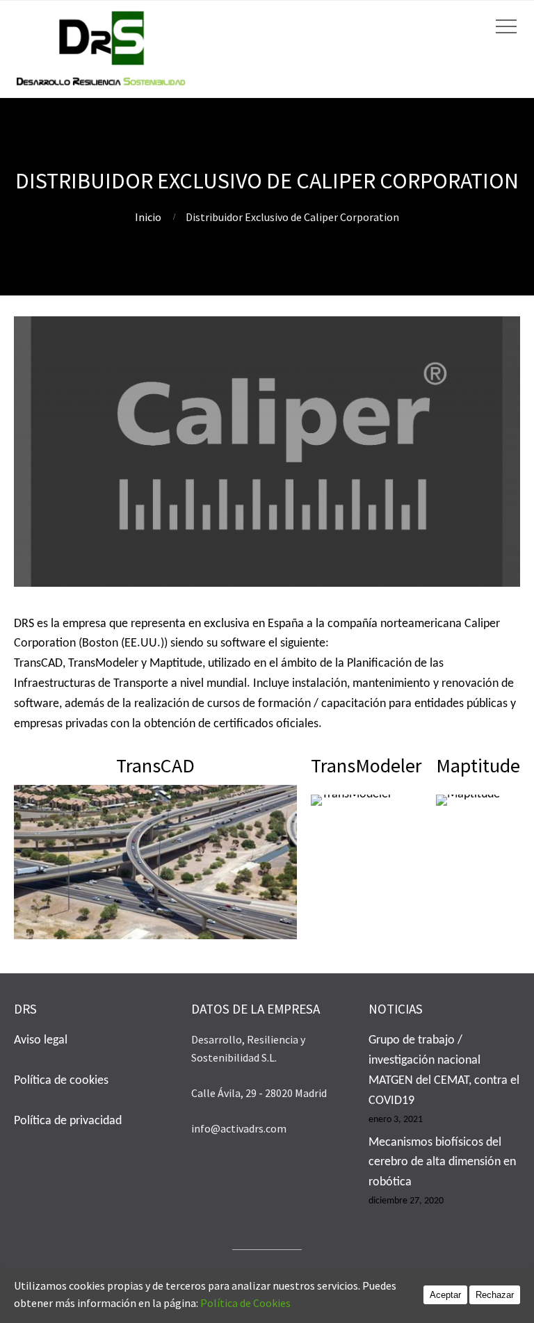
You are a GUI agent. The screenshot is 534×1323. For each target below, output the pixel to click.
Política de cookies (61, 1080)
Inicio (148, 217)
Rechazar (495, 1295)
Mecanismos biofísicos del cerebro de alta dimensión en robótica (442, 1163)
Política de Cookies (251, 1303)
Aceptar (445, 1295)
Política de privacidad (68, 1121)
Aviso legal (40, 1040)
